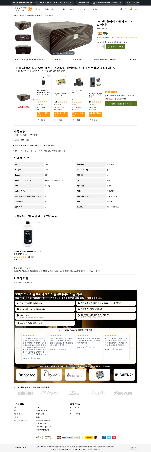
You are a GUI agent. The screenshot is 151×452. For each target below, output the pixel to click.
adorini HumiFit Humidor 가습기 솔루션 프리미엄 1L (43, 92)
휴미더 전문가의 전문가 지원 (31, 323)
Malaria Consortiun (47, 447)
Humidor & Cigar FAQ (43, 427)
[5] (46, 102)
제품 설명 (58, 59)
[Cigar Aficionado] (26, 375)
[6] (62, 102)
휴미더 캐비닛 (69, 271)
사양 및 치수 (77, 59)
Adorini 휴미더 (95, 271)
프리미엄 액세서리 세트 (78, 91)
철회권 (38, 417)
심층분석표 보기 (94, 449)
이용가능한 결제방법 (43, 420)
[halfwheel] (124, 375)
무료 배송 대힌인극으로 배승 (56, 2)
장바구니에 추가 (115, 46)
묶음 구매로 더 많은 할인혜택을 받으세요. (29, 59)
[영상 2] (23, 38)
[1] (38, 102)
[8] (64, 102)
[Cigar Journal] (51, 375)
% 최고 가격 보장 (133, 2)
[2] (40, 102)
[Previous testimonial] (18, 346)
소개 (37, 407)
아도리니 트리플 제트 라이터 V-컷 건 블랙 (95, 95)
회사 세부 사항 (41, 423)
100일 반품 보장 (83, 2)
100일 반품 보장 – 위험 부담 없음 (33, 309)
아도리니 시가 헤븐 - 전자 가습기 (60, 94)
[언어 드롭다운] (133, 448)
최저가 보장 (24, 315)
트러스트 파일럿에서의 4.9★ (22, 2)
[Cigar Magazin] (99, 375)
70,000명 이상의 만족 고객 (108, 2)
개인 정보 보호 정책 (20, 420)
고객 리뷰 (132, 59)
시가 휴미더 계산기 (42, 430)
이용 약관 (17, 417)
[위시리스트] (136, 10)
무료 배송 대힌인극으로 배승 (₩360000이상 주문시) (101, 303)
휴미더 (83, 271)
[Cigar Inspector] (75, 375)
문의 (15, 407)
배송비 (16, 411)
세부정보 (94, 9)
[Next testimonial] (133, 346)
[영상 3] (23, 50)
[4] (44, 102)
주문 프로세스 (18, 414)
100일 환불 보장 (41, 411)
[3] (42, 102)
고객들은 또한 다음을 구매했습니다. (105, 59)
